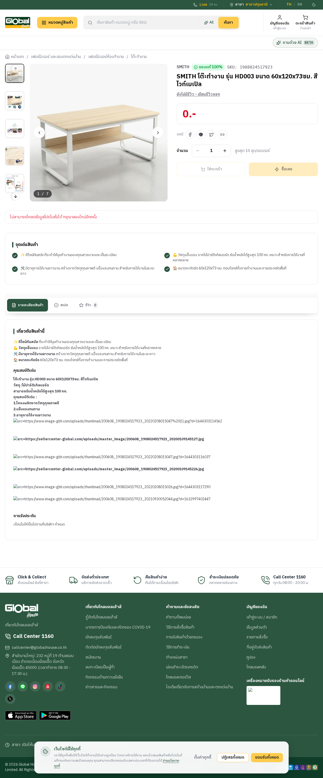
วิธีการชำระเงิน (178, 647)
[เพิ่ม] (225, 151)
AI (211, 22)
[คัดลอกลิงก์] (222, 134)
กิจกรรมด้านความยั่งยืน (104, 677)
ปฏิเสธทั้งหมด (233, 757)
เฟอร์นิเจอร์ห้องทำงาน (106, 57)
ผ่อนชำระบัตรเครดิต (182, 667)
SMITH (183, 67)
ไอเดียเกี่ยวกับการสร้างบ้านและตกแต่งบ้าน (199, 687)
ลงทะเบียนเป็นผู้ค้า (100, 667)
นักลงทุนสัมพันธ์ (99, 637)
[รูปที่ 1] (14, 73)
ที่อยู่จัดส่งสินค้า (259, 647)
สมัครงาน (93, 657)
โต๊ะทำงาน (139, 57)
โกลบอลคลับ (256, 667)
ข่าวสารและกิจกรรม (101, 687)
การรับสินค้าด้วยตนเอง (184, 637)
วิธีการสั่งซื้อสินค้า (180, 627)
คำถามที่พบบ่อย (178, 617)
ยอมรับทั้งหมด (267, 757)
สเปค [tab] (64, 305)
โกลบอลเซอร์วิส (178, 677)
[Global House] (17, 22)
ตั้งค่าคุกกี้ (202, 757)
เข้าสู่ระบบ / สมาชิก (262, 617)
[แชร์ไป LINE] (200, 134)
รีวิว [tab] (91, 305)
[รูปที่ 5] (14, 183)
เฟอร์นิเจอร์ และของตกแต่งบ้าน (56, 57)
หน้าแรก (17, 57)
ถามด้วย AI (298, 42)
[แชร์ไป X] (211, 134)
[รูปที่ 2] (14, 100)
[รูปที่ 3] (14, 128)
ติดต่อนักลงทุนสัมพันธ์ (103, 647)
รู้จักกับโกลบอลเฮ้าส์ (101, 617)
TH (288, 5)
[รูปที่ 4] (14, 156)
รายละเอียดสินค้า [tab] (30, 305)
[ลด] (197, 151)
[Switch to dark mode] (314, 5)
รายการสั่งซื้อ (257, 637)
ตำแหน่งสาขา (176, 657)
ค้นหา (228, 22)
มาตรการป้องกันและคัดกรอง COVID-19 (118, 627)
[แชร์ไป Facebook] (190, 134)
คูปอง (251, 657)
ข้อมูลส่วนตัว (257, 627)
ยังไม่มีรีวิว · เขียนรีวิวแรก (198, 94)
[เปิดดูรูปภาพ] (99, 133)
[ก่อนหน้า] (39, 132)
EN (300, 5)
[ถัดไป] (158, 132)
